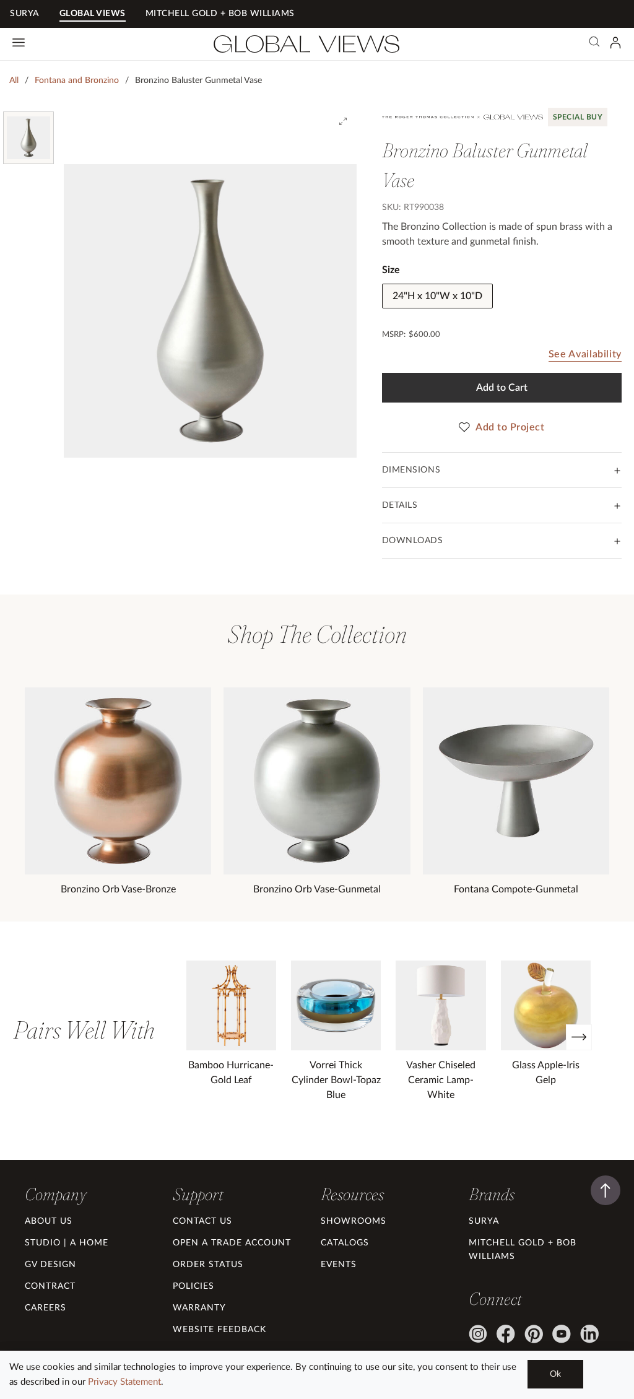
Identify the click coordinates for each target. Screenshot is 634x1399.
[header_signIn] (615, 42)
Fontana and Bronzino (77, 80)
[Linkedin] (589, 1334)
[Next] (579, 1037)
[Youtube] (561, 1334)
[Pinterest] (533, 1334)
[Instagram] (478, 1334)
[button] (55, 1194)
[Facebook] (506, 1334)
